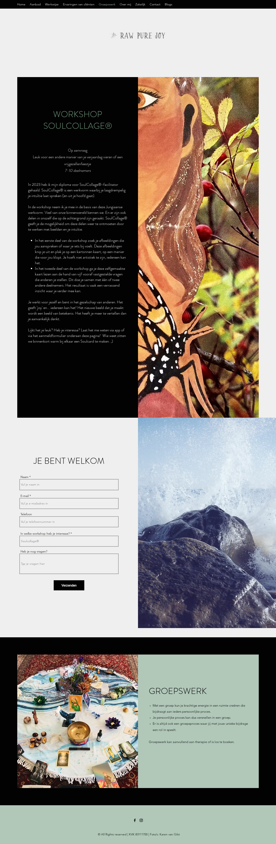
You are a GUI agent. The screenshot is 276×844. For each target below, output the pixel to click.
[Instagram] (141, 820)
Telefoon (26, 514)
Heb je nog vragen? (33, 551)
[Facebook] (135, 820)
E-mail (24, 495)
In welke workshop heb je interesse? (45, 533)
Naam (24, 476)
